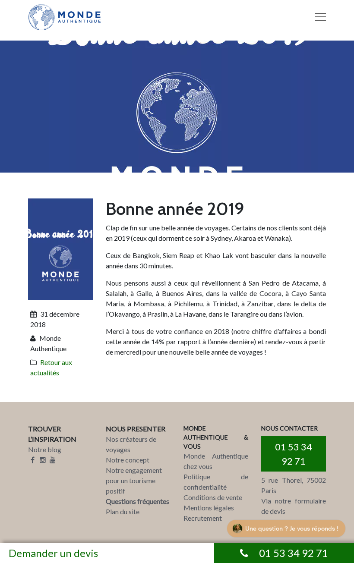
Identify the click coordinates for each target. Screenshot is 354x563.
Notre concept (127, 460)
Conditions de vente (212, 497)
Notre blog (44, 449)
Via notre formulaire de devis (293, 506)
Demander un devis (53, 553)
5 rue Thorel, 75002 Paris (293, 485)
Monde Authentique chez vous (215, 461)
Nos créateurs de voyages (131, 444)
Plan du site (122, 511)
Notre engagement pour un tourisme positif (134, 480)
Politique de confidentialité (215, 481)
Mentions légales (208, 507)
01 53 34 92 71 (293, 454)
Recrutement (202, 518)
